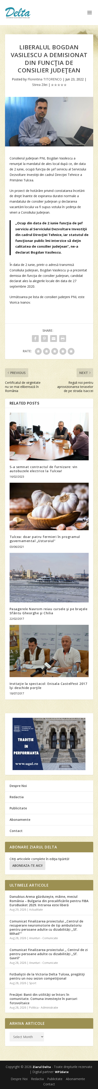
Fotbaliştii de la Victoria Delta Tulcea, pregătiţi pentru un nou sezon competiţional (47, 976)
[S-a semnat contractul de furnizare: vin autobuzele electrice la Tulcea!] (49, 436)
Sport (32, 983)
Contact (16, 831)
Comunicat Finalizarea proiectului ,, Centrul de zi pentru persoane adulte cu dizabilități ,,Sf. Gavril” (49, 954)
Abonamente (20, 819)
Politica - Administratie (43, 1008)
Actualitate (36, 909)
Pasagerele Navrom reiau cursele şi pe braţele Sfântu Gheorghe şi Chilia (49, 611)
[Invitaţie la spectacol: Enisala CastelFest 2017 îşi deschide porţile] (49, 651)
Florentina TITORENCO (45, 79)
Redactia (17, 797)
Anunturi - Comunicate (43, 938)
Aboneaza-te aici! (27, 865)
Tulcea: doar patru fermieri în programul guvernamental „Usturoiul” (45, 539)
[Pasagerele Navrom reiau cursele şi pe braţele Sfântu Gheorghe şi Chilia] (49, 577)
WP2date (62, 1072)
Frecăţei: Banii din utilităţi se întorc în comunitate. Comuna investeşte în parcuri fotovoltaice (43, 998)
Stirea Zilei (39, 84)
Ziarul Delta (42, 1067)
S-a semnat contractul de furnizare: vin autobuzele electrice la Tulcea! (43, 469)
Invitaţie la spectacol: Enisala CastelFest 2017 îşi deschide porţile (48, 685)
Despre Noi (18, 786)
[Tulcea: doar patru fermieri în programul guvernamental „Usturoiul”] (49, 506)
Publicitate (18, 808)
